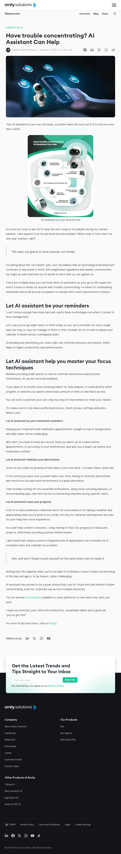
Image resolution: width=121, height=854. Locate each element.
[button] (114, 5)
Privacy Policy (55, 685)
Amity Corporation (22, 847)
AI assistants (33, 597)
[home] (20, 5)
